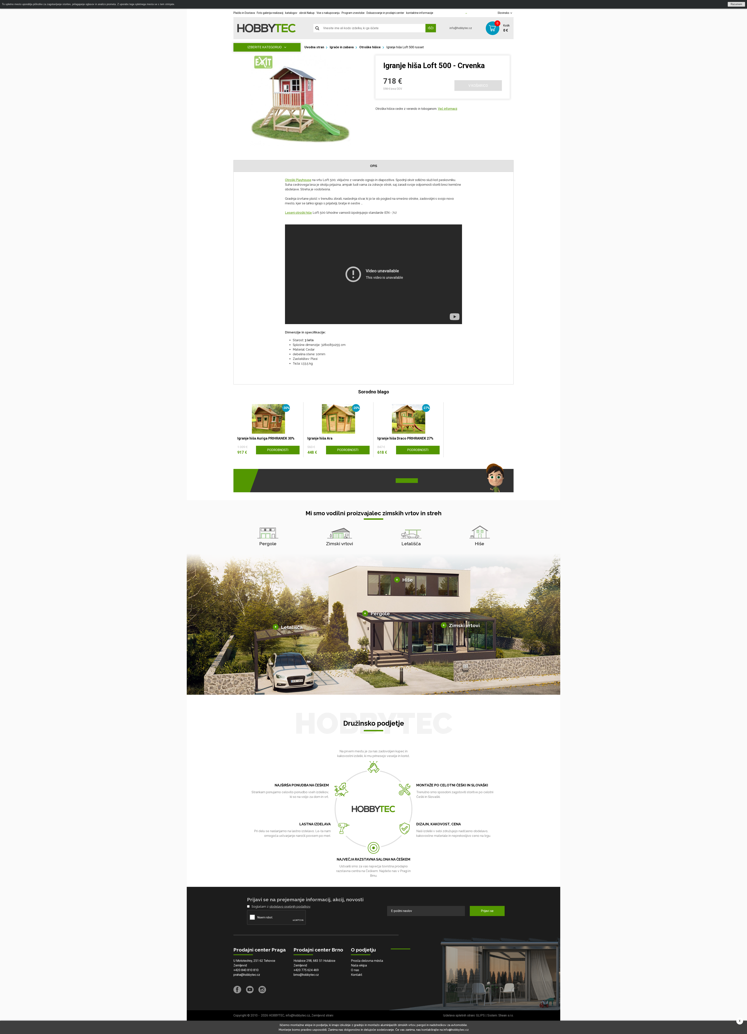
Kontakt (356, 975)
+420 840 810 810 (246, 970)
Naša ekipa (359, 965)
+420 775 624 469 (306, 970)
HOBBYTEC (276, 1015)
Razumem (736, 4)
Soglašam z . (281, 906)
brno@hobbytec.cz (306, 975)
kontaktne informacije (419, 12)
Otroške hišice (370, 47)
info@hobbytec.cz (461, 28)
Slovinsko (504, 12)
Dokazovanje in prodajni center (385, 12)
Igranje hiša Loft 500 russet (405, 47)
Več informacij (447, 109)
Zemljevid (240, 965)
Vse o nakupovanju (328, 12)
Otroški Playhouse (298, 180)
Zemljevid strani (322, 1015)
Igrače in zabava (342, 47)
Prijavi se (487, 911)
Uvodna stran (314, 47)
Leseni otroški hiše (298, 213)
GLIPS (480, 1015)
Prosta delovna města (367, 961)
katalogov (291, 12)
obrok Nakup (307, 12)
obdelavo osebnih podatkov (289, 906)
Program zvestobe (353, 12)
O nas (355, 970)
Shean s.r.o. (506, 1015)
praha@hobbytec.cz (246, 975)
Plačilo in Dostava (244, 12)
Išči (431, 28)
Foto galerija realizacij (270, 12)
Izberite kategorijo (264, 47)
